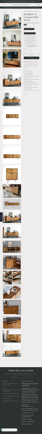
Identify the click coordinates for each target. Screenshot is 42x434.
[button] (2, 5)
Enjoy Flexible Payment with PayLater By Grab (11, 393)
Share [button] (26, 93)
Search (4, 387)
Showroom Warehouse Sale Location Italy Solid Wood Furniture (10, 384)
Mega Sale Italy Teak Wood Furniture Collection (11, 401)
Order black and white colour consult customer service (31, 46)
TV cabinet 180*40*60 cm (30, 35)
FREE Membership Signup (7, 398)
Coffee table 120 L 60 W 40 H (30, 40)
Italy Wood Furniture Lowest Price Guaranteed (11, 396)
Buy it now (31, 57)
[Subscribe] (29, 377)
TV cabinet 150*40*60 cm (30, 33)
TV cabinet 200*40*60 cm (30, 38)
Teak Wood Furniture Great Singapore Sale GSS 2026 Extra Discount (11, 390)
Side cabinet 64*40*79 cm (30, 43)
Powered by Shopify (16, 431)
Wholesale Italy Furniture (9, 431)
